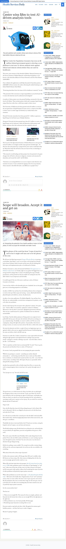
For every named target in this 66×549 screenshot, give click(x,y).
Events (46, 4)
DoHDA (52, 17)
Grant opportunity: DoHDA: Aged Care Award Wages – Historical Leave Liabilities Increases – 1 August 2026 (54, 70)
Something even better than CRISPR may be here (32, 139)
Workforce (9, 213)
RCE (52, 53)
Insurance (53, 20)
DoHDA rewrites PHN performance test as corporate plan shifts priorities (57, 47)
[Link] (24, 185)
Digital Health (57, 30)
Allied (18, 383)
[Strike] (15, 185)
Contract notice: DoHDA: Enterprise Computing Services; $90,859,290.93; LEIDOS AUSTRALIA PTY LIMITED (53, 57)
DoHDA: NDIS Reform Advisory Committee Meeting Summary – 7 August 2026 (53, 110)
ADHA (52, 30)
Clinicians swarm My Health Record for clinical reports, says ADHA (57, 35)
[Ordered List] (17, 185)
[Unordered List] (18, 185)
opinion (4, 213)
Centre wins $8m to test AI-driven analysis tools (22, 16)
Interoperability (54, 32)
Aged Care (8, 136)
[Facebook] (34, 28)
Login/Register (39, 176)
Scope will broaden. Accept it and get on (22, 206)
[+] (27, 184)
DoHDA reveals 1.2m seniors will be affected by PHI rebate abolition (57, 24)
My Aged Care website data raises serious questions (12, 139)
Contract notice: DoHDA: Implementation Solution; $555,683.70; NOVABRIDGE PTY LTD (54, 63)
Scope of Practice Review (28, 259)
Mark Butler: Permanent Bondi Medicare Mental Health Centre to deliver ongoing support (53, 122)
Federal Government (55, 19)
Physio (25, 383)
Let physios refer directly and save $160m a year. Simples (22, 387)
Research (5, 23)
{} (25, 184)
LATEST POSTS (47, 15)
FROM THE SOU (47, 53)
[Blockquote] (20, 185)
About (56, 4)
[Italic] (11, 185)
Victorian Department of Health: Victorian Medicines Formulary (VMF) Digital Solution (27, 1)
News (36, 4)
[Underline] (13, 185)
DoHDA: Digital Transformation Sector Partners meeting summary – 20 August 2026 (53, 104)
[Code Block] (22, 185)
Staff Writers (9, 28)
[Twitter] (37, 28)
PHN (60, 43)
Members (21, 383)
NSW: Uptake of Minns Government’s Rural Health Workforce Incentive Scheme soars (54, 83)
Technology (10, 23)
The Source (41, 4)
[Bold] (9, 185)
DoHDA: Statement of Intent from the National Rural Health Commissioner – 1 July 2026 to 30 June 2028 (53, 128)
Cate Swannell (9, 219)
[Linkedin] (41, 28)
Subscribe (51, 4)
